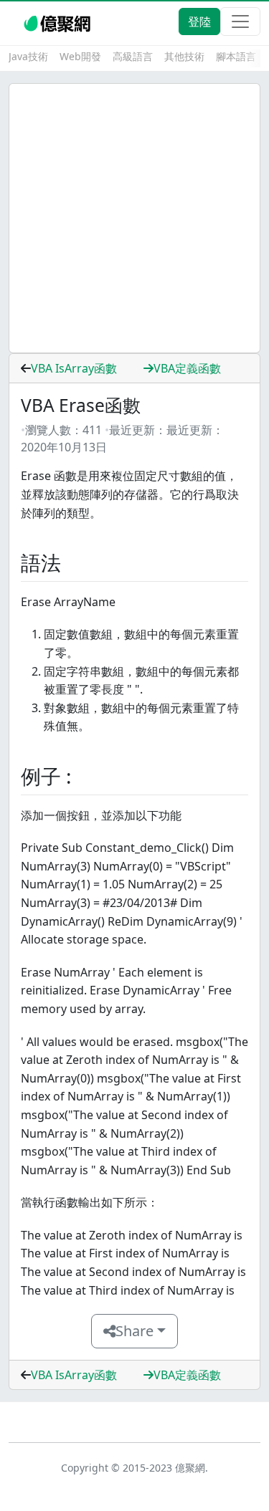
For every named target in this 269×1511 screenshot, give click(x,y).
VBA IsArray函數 (74, 368)
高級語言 (133, 56)
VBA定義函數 (187, 368)
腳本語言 (236, 56)
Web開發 (80, 56)
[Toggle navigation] (240, 21)
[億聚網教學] (58, 21)
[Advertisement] (134, 218)
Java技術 (28, 56)
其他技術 (184, 56)
